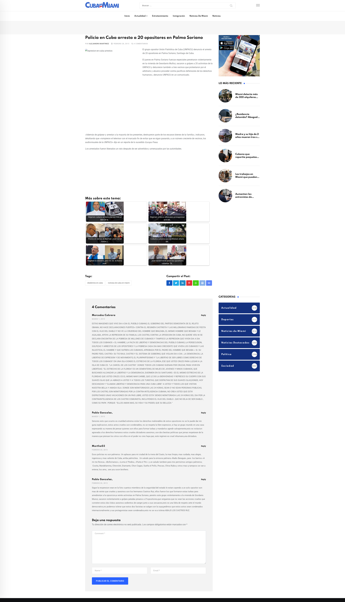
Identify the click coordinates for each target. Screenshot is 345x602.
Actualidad (140, 16)
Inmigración (179, 16)
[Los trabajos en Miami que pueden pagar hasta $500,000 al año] (225, 177)
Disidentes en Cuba (95, 284)
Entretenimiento (160, 16)
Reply (203, 316)
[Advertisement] (149, 111)
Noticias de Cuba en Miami (119, 284)
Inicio (127, 16)
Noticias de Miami (198, 16)
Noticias (216, 16)
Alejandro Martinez (99, 45)
